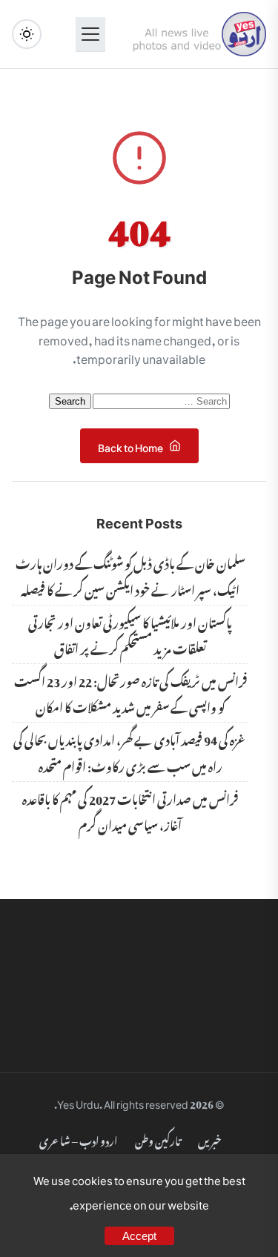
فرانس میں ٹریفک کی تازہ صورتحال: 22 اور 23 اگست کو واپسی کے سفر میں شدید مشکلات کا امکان (130, 692)
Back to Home (130, 445)
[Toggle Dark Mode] (27, 34)
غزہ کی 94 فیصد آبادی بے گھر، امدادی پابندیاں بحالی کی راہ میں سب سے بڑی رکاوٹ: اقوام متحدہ (130, 751)
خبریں (210, 1139)
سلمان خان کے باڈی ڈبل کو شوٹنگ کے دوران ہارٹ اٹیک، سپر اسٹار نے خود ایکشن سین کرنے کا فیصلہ (130, 575)
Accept (139, 1236)
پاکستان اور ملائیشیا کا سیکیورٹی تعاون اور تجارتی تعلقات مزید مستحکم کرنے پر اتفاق (130, 634)
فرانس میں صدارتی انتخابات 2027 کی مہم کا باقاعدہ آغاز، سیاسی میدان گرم (130, 810)
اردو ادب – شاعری (78, 1139)
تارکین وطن (157, 1139)
